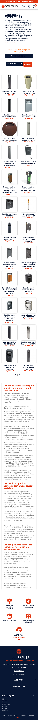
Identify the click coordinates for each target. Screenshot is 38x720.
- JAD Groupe (6, 704)
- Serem (4, 698)
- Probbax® (5, 708)
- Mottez (4, 702)
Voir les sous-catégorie (19, 56)
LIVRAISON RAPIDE (9, 621)
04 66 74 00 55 (19, 671)
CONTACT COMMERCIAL (19, 637)
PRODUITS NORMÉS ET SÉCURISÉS (9, 607)
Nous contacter (19, 674)
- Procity (4, 706)
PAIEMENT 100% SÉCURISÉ (28, 621)
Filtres (27, 64)
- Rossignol (5, 710)
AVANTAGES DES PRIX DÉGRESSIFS (28, 606)
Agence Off (19, 717)
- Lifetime (4, 700)
